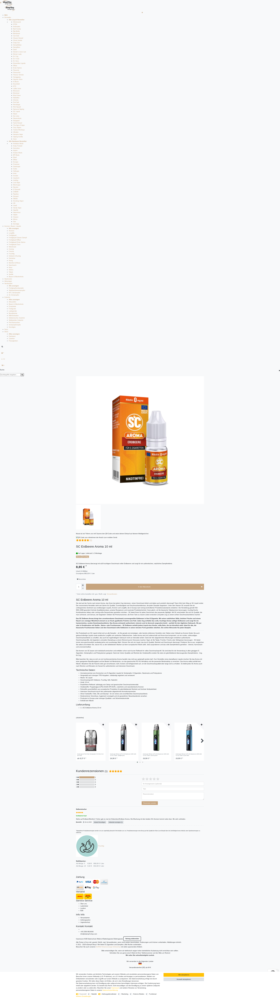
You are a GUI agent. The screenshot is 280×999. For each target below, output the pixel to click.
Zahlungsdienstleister (109, 994)
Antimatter (16, 26)
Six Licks (16, 116)
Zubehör (7, 297)
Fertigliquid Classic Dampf (18, 237)
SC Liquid (16, 111)
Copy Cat (16, 42)
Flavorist (16, 70)
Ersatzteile (12, 306)
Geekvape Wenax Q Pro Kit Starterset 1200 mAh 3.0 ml (123, 754)
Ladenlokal (84, 906)
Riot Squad (17, 107)
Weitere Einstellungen (83, 996)
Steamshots (17, 118)
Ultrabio (15, 132)
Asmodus (16, 148)
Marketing (124, 994)
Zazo (15, 139)
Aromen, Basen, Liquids (12, 226)
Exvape (15, 162)
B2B (81, 910)
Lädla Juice (17, 88)
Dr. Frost (16, 59)
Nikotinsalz (12, 247)
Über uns (83, 904)
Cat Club (16, 36)
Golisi (15, 169)
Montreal (16, 93)
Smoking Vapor (18, 201)
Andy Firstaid (17, 146)
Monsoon (16, 91)
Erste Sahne (17, 68)
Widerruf (100, 939)
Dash (15, 49)
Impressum (80, 939)
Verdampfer (8, 283)
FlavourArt (16, 72)
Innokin (15, 176)
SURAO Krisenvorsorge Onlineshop (108, 947)
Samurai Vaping (18, 109)
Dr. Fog (15, 56)
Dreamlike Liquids (19, 63)
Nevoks (15, 187)
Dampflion (16, 47)
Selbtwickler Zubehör (16, 320)
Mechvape (16, 185)
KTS (14, 86)
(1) (91, 540)
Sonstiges (12, 327)
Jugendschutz (85, 922)
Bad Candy (17, 29)
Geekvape (16, 166)
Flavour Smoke (18, 75)
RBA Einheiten (14, 315)
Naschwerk (12, 265)
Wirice (15, 219)
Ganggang (16, 77)
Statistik (94, 994)
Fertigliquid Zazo (14, 244)
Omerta (15, 100)
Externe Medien (138, 994)
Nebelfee (16, 98)
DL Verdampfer (14, 295)
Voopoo (15, 217)
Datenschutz (92, 939)
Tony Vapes (17, 127)
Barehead (16, 33)
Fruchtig (11, 254)
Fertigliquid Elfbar (15, 240)
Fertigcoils (12, 309)
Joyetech (16, 178)
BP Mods (16, 155)
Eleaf (15, 157)
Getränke (12, 258)
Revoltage (16, 104)
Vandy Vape (17, 208)
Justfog (15, 180)
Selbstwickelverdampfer (17, 290)
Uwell (15, 205)
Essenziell (83, 994)
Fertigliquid (12, 235)
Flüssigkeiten (13, 341)
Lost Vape (16, 182)
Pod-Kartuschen (14, 322)
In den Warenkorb (144, 587)
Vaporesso (16, 212)
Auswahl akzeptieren (184, 979)
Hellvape (16, 171)
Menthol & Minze (14, 263)
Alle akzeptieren (183, 975)
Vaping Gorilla (18, 137)
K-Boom (16, 81)
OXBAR (15, 192)
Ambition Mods (18, 143)
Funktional (152, 994)
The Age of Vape (19, 125)
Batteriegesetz (108, 939)
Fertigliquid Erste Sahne (17, 242)
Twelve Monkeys (19, 130)
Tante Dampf (17, 123)
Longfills (11, 233)
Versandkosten (112, 594)
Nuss (10, 267)
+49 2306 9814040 (87, 931)
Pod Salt (16, 102)
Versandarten (85, 917)
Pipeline (16, 194)
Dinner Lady (17, 54)
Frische (11, 251)
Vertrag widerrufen (132, 938)
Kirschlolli (16, 84)
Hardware (12, 336)
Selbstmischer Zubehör (17, 318)
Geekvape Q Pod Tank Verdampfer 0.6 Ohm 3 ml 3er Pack (90, 754)
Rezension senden (149, 803)
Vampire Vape (18, 134)
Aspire (15, 150)
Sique (15, 114)
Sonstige (16, 224)
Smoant (15, 196)
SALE (6, 331)
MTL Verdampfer (14, 292)
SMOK (15, 198)
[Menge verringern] (82, 588)
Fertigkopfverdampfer (16, 288)
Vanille (11, 274)
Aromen (11, 231)
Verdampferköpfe (15, 325)
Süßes (11, 270)
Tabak (11, 272)
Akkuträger (8, 281)
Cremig (11, 249)
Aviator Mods (17, 153)
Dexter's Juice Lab (19, 52)
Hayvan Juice (17, 79)
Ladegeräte (13, 311)
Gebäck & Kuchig (15, 256)
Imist (14, 173)
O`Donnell (16, 189)
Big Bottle (16, 31)
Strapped (16, 120)
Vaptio (15, 215)
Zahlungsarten (85, 920)
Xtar (14, 221)
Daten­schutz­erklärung (110, 990)
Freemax (16, 164)
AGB (85, 939)
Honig (11, 260)
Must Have (17, 95)
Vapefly (15, 210)
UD (14, 203)
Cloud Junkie (17, 40)
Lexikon (83, 908)
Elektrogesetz (118, 939)
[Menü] (276, 970)
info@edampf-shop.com (88, 934)
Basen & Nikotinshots (16, 276)
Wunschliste (82, 579)
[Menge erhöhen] (82, 585)
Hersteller (7, 17)
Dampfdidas (17, 45)
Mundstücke (13, 313)
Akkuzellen (12, 302)
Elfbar (15, 65)
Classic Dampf (18, 38)
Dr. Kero (16, 61)
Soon (6, 329)
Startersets (8, 279)
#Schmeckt (17, 22)
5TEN (15, 24)
